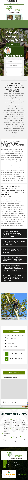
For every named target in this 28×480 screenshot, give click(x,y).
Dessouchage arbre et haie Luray (24, 437)
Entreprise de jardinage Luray (15, 428)
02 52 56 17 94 (14, 1)
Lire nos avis (9, 476)
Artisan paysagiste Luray (6, 434)
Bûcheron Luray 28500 (24, 422)
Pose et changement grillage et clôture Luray (6, 424)
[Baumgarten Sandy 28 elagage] (14, 9)
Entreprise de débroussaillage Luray (24, 429)
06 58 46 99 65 (14, 3)
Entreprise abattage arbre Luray (15, 438)
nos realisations (13, 45)
